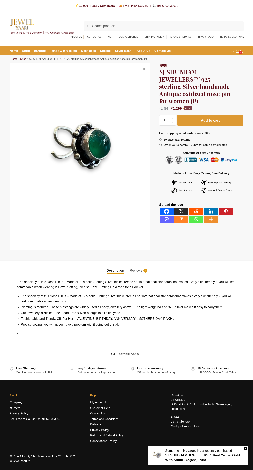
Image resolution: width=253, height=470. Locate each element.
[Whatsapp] (196, 219)
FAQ (109, 37)
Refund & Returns (180, 37)
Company (16, 402)
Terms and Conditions (104, 419)
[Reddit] (196, 211)
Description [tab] (115, 270)
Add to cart (210, 120)
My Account (98, 402)
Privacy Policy (206, 37)
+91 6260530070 (167, 5)
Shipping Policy (154, 37)
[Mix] (181, 219)
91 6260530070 (52, 419)
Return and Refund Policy (107, 435)
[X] (181, 211)
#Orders (15, 408)
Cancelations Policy (103, 441)
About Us (76, 37)
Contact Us (94, 37)
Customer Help (100, 408)
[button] (144, 69)
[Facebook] (167, 211)
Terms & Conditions (232, 37)
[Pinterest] (226, 211)
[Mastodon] (167, 219)
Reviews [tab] (136, 270)
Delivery (95, 424)
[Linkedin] (211, 211)
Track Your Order (127, 37)
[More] (211, 219)
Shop (23, 58)
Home (14, 58)
